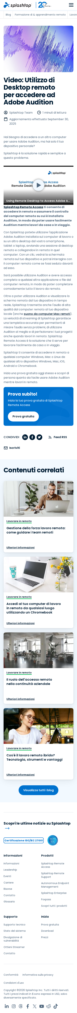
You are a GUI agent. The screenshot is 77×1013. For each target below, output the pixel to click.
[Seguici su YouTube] (41, 1006)
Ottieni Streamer (14, 947)
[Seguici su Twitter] (35, 1006)
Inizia (45, 917)
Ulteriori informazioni (20, 547)
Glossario (9, 901)
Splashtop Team (21, 113)
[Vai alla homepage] (18, 5)
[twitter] (39, 437)
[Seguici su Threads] (21, 1006)
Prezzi (44, 937)
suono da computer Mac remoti (47, 314)
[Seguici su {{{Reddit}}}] (48, 1006)
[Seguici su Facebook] (28, 1006)
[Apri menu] (71, 5)
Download (47, 931)
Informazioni (13, 856)
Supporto (11, 917)
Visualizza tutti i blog (38, 790)
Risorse (8, 889)
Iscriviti (14, 448)
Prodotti (47, 856)
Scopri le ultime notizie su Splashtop (37, 823)
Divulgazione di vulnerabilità (13, 939)
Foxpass (46, 899)
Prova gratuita (23, 416)
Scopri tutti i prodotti (54, 906)
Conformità (11, 975)
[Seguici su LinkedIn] (7, 1006)
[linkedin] (25, 437)
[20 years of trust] (42, 5)
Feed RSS (60, 437)
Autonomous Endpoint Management (55, 885)
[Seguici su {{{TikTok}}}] (55, 1006)
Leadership (10, 870)
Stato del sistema (15, 931)
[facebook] (32, 437)
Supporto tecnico (14, 924)
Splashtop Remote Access (52, 865)
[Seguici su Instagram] (14, 1006)
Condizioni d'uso (14, 983)
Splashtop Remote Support (52, 875)
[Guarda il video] (38, 185)
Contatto (9, 895)
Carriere (9, 882)
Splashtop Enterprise (54, 893)
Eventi (7, 876)
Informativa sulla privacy (38, 975)
